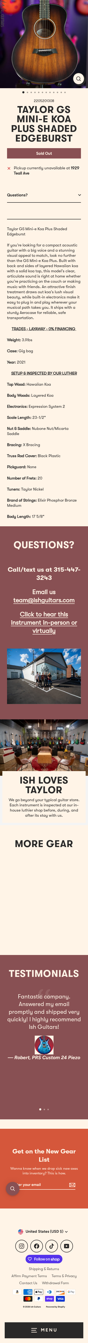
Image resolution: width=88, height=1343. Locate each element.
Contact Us (28, 1283)
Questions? (17, 195)
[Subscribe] (71, 1185)
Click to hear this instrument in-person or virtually (44, 622)
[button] (12, 1189)
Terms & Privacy (64, 1276)
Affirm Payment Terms (29, 1276)
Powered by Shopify (55, 1306)
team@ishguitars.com (44, 600)
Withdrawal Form (55, 1283)
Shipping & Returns (44, 1269)
